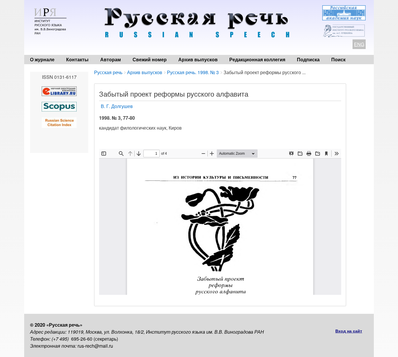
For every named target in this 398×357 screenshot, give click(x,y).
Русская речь (108, 72)
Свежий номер (150, 59)
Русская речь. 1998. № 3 (193, 72)
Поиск (338, 59)
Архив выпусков (198, 59)
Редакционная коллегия (257, 59)
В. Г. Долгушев (117, 106)
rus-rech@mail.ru (95, 345)
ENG (359, 44)
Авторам (110, 59)
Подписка (308, 59)
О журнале (42, 59)
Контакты (77, 59)
